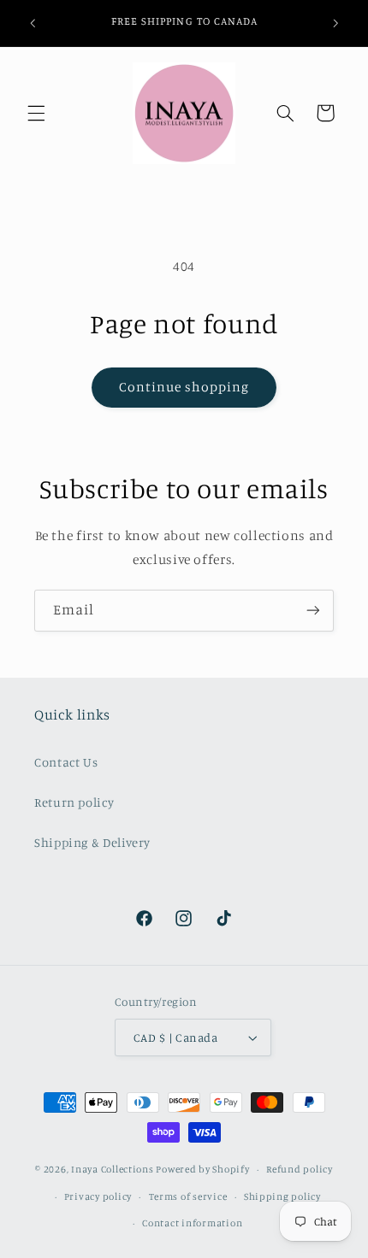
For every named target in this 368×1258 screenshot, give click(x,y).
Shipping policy (282, 1196)
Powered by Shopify (202, 1169)
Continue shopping (184, 387)
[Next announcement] (335, 23)
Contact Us (66, 762)
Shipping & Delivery (92, 842)
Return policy (74, 802)
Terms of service (188, 1196)
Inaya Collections (112, 1169)
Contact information (192, 1223)
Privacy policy (98, 1196)
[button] (36, 112)
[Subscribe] (313, 611)
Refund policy (299, 1169)
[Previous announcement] (32, 23)
